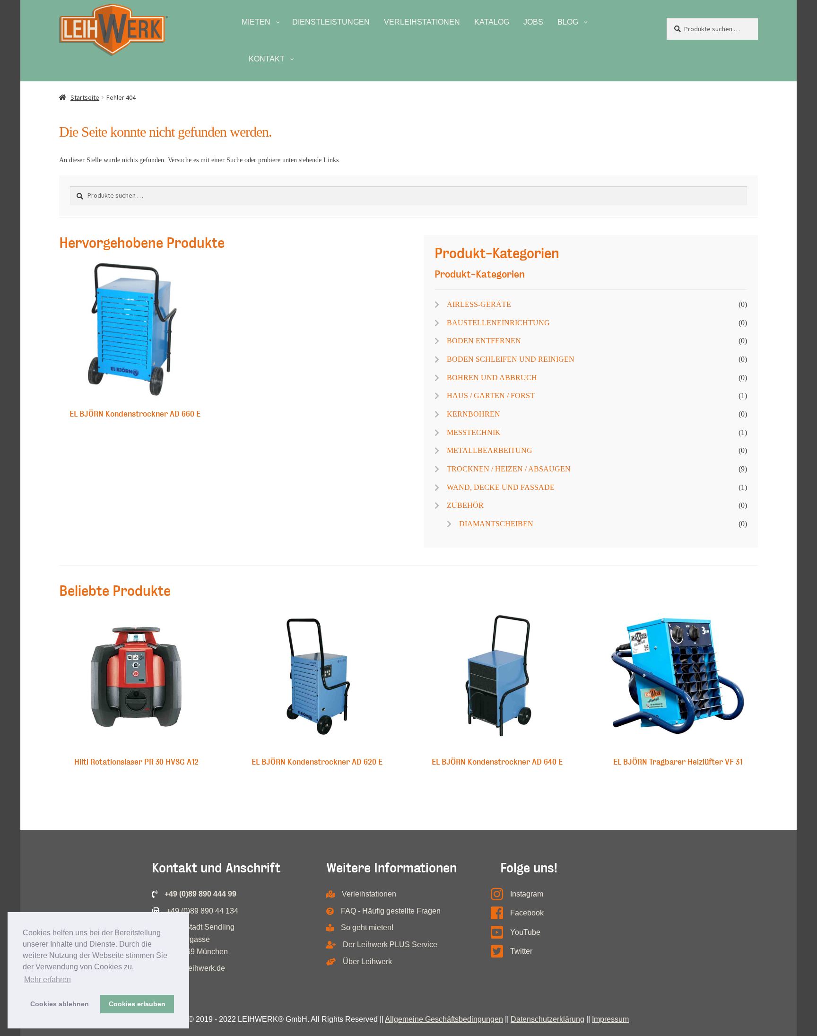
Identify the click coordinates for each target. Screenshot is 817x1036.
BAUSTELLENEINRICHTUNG (498, 323)
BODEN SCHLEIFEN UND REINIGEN (510, 359)
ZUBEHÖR (465, 505)
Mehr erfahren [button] (47, 979)
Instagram (526, 894)
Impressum (610, 1019)
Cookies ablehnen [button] (59, 1004)
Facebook (527, 913)
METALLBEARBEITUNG (489, 450)
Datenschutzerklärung (547, 1019)
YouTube (525, 932)
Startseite (84, 97)
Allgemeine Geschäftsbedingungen (444, 1019)
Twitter (521, 951)
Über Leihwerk (367, 962)
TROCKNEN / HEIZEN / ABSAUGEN (509, 469)
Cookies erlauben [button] (137, 1004)
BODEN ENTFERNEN (484, 341)
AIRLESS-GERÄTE (479, 304)
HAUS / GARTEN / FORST (491, 396)
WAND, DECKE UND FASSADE (501, 487)
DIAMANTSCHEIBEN (496, 524)
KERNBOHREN (473, 414)
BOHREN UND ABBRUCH (492, 378)
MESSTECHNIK (474, 432)
